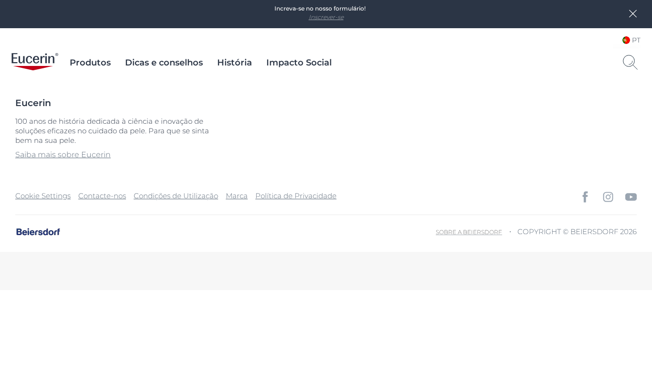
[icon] (585, 197)
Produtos (90, 62)
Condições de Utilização (176, 195)
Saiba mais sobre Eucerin (63, 154)
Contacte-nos (102, 195)
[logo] (34, 62)
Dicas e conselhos (164, 62)
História (234, 62)
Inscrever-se (326, 17)
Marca (237, 195)
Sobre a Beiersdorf (469, 232)
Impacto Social (299, 62)
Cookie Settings (43, 195)
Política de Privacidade (296, 195)
